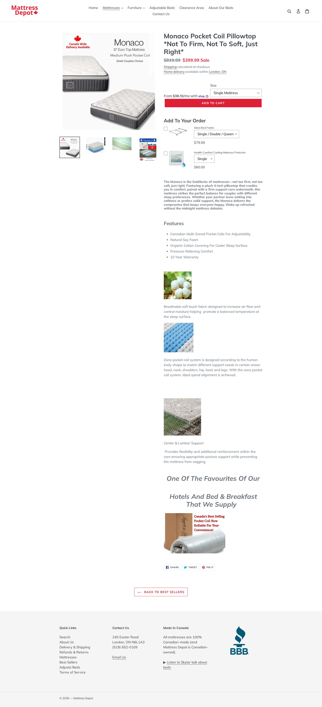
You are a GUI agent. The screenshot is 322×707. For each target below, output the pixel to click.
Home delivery (174, 72)
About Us (66, 642)
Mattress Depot (83, 698)
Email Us (119, 657)
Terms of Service (72, 672)
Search (64, 637)
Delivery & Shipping (74, 647)
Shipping (170, 67)
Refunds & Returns (74, 652)
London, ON (217, 72)
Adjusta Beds (69, 667)
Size (213, 85)
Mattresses (68, 657)
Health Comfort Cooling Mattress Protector (220, 152)
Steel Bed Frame (204, 127)
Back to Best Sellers (163, 592)
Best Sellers (68, 662)
